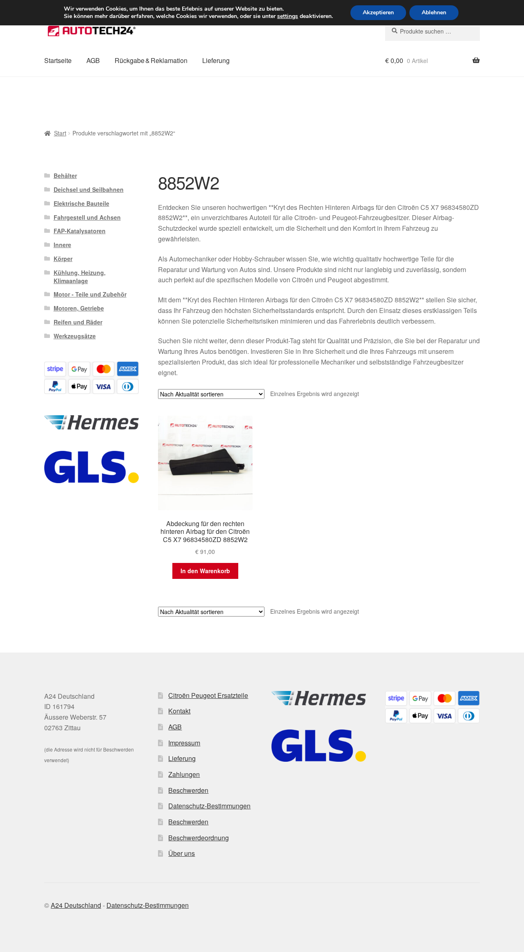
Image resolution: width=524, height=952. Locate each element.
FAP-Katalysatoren (80, 231)
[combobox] (432, 31)
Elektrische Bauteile (81, 203)
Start (60, 133)
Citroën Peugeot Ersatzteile (208, 695)
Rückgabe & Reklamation (151, 60)
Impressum (184, 742)
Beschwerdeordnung (198, 837)
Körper (63, 258)
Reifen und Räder (78, 322)
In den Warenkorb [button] (205, 571)
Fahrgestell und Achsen (87, 217)
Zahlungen (184, 774)
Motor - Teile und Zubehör (90, 294)
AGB (93, 60)
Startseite (58, 60)
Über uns (181, 853)
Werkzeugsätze (75, 336)
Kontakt (179, 711)
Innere (62, 245)
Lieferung (216, 60)
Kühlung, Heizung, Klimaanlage (80, 276)
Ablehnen (434, 12)
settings (287, 16)
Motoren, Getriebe (79, 308)
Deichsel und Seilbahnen (89, 189)
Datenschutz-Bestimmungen (209, 805)
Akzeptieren (378, 12)
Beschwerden (188, 790)
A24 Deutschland (76, 905)
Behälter (65, 175)
